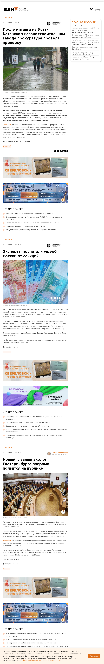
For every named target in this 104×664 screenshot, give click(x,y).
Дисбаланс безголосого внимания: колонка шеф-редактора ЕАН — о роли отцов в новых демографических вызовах (85, 29)
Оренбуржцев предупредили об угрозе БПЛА (25, 226)
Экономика (7, 352)
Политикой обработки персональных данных (41, 660)
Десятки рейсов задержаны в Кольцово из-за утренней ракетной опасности (34, 418)
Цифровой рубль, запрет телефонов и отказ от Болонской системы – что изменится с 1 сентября (37, 648)
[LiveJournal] (66, 151)
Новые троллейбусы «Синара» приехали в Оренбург (84, 58)
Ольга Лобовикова (60, 452)
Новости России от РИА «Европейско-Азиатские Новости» (11, 9)
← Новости (7, 18)
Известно (7, 541)
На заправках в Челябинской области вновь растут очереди (31, 643)
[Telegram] (61, 151)
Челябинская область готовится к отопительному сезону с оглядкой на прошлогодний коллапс (85, 42)
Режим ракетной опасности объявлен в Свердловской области (32, 223)
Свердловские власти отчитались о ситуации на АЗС (28, 422)
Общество (6, 146)
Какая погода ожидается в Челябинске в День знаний (82, 53)
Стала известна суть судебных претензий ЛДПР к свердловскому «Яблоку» (34, 218)
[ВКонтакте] (55, 151)
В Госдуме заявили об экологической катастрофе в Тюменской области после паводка (36, 431)
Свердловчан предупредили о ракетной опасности (27, 426)
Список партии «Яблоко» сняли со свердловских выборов (85, 36)
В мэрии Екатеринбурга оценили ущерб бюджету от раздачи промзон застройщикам (36, 635)
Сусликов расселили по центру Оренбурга (84, 48)
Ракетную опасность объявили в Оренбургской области (29, 213)
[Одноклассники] (58, 151)
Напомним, (7, 125)
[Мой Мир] (63, 151)
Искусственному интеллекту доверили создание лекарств (31, 230)
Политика (6, 569)
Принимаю (94, 656)
